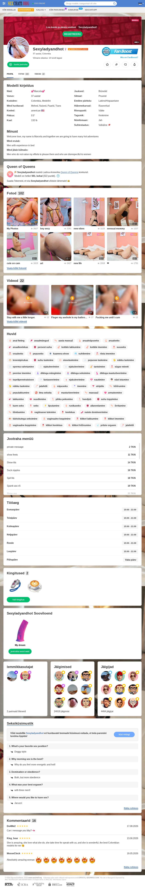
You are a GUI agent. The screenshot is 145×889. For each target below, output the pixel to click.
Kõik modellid (9, 10)
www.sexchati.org (35, 878)
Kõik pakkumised (57, 10)
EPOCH (82, 878)
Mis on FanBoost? (129, 57)
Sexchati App (91, 10)
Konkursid (73, 10)
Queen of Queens (69, 172)
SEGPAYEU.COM (93, 878)
